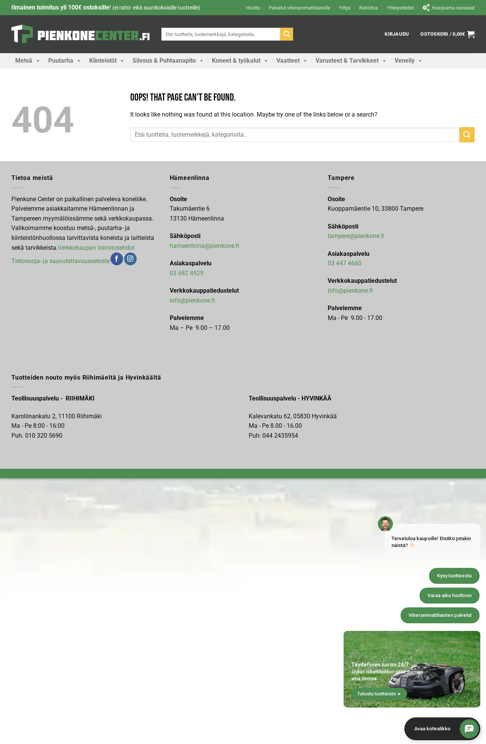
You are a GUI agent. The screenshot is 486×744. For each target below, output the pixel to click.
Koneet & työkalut (236, 60)
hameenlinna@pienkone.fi (204, 245)
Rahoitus (368, 8)
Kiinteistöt (103, 60)
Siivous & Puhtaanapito (164, 60)
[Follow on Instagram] (130, 258)
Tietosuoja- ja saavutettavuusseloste (60, 261)
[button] (397, 34)
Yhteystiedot (400, 8)
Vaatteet (288, 60)
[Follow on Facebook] (116, 258)
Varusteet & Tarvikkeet (347, 60)
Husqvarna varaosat (453, 8)
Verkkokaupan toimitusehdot (96, 247)
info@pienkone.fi (192, 300)
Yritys (345, 8)
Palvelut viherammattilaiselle (299, 8)
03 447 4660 (344, 263)
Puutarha (60, 60)
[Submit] (286, 34)
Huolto (253, 8)
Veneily (404, 60)
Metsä (23, 60)
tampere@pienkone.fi (356, 236)
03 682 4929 (187, 273)
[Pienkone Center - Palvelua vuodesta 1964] (80, 34)
